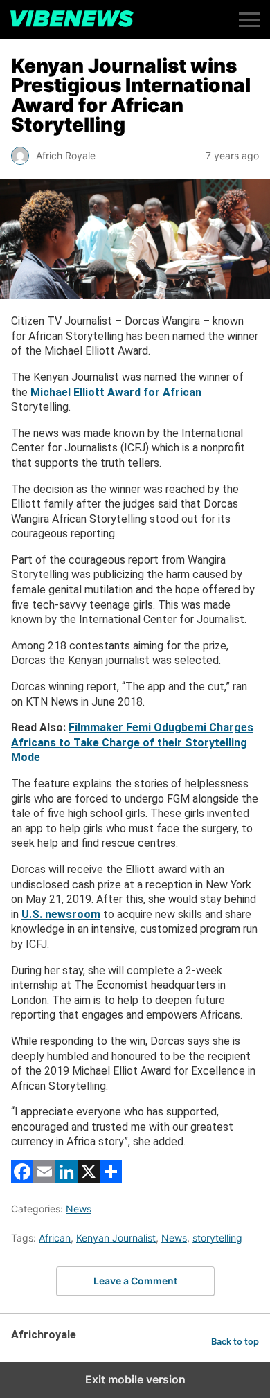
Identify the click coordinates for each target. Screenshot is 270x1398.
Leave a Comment (135, 1281)
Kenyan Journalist (116, 1238)
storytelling (217, 1238)
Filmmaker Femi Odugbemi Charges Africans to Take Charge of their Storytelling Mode (132, 742)
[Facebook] (22, 1178)
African (55, 1238)
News (78, 1209)
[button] (249, 19)
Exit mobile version (135, 1379)
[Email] (44, 1178)
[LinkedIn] (66, 1178)
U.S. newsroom (60, 914)
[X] (89, 1178)
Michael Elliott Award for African (115, 392)
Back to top (235, 1341)
